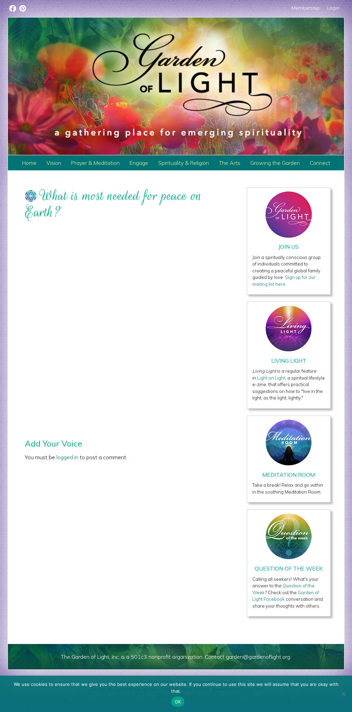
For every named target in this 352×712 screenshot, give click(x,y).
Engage (139, 162)
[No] (343, 693)
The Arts (229, 162)
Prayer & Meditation (95, 162)
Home (29, 162)
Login (333, 7)
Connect (320, 162)
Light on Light (271, 378)
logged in (67, 457)
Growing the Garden (275, 162)
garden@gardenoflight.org (258, 656)
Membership (306, 7)
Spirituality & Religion (183, 162)
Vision (53, 162)
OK (178, 701)
